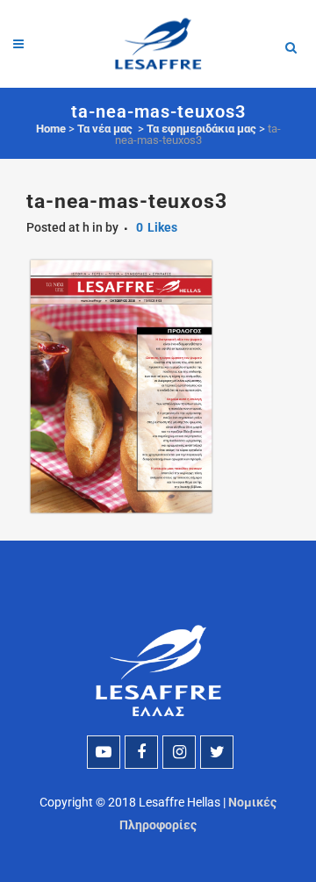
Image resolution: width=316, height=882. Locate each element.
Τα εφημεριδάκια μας (201, 128)
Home (51, 128)
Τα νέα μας (105, 128)
